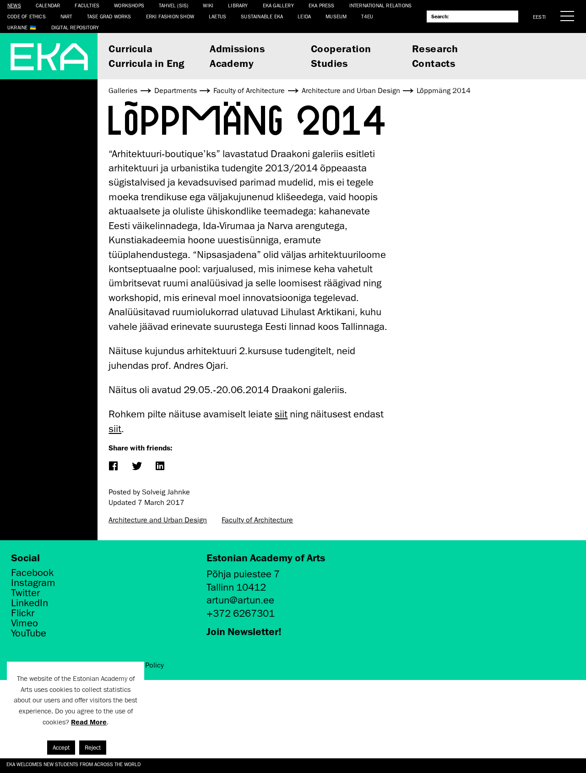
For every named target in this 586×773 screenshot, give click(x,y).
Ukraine (17, 27)
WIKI (208, 5)
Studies (329, 63)
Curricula (130, 48)
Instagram (33, 583)
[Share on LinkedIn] (160, 466)
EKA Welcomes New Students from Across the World (73, 764)
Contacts (433, 63)
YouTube (28, 633)
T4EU (367, 16)
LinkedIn (29, 603)
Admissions (237, 48)
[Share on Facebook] (113, 466)
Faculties (87, 5)
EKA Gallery (278, 5)
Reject (93, 747)
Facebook (32, 573)
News (14, 5)
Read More (89, 722)
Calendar (48, 5)
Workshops (129, 5)
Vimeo (24, 623)
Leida (304, 16)
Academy (232, 63)
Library (238, 5)
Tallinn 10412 (236, 587)
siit (281, 414)
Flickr (22, 613)
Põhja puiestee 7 (243, 574)
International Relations (380, 5)
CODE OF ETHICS (26, 16)
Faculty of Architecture (257, 520)
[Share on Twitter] (136, 466)
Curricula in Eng (146, 63)
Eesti (539, 17)
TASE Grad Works (109, 16)
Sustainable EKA (262, 16)
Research (435, 48)
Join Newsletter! (244, 631)
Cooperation (341, 48)
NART (66, 16)
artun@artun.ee (240, 600)
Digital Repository (75, 27)
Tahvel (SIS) (173, 5)
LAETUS (217, 16)
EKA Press (322, 5)
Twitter (25, 593)
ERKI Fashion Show (170, 16)
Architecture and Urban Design (158, 520)
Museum (336, 16)
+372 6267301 (240, 613)
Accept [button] (61, 747)
